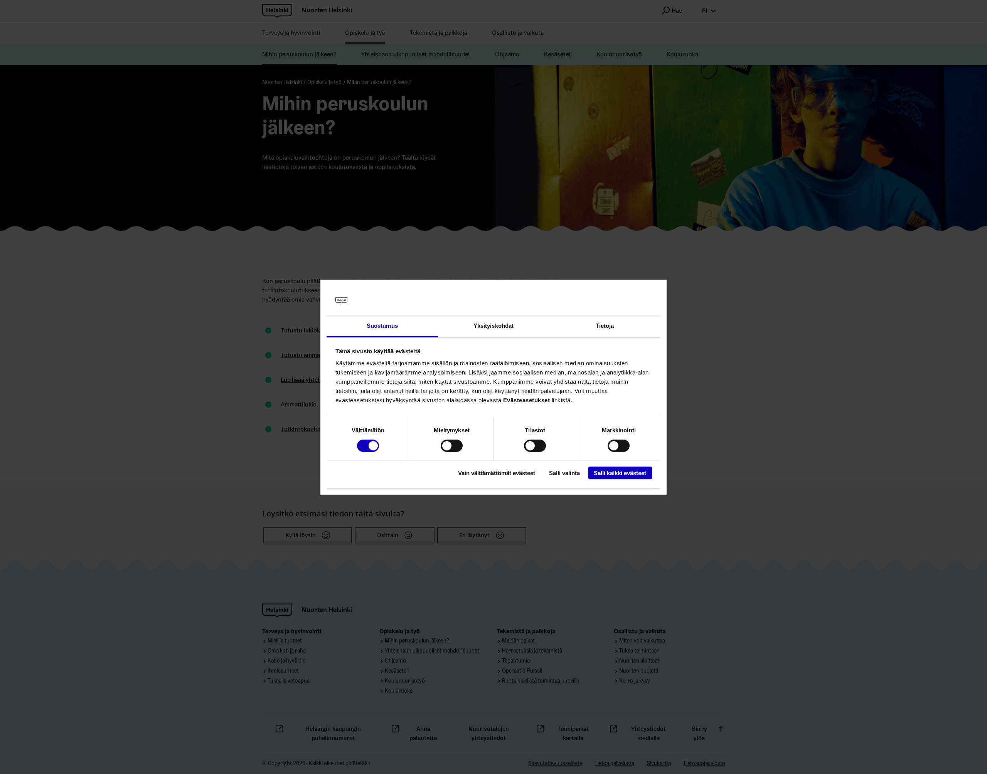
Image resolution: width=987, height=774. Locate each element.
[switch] (452, 445)
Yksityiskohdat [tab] (493, 325)
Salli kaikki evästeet (620, 473)
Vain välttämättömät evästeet (496, 473)
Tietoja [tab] (605, 325)
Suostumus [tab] (382, 325)
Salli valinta (564, 473)
